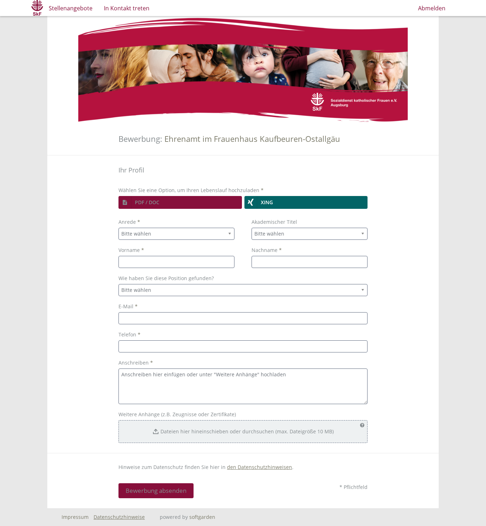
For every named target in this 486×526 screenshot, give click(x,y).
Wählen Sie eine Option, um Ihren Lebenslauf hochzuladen (191, 190)
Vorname (131, 250)
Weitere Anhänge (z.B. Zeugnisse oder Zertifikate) (177, 414)
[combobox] (176, 234)
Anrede (129, 221)
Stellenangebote (71, 8)
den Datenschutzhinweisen (259, 467)
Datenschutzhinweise (119, 517)
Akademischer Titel (274, 221)
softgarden (202, 517)
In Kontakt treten (126, 8)
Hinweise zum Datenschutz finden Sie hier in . (206, 467)
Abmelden (431, 8)
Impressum (75, 517)
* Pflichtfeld (353, 487)
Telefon (129, 334)
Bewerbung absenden (156, 490)
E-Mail (128, 306)
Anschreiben (135, 362)
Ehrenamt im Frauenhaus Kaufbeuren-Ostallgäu (252, 138)
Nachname (267, 250)
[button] (180, 202)
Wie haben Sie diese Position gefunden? (166, 278)
